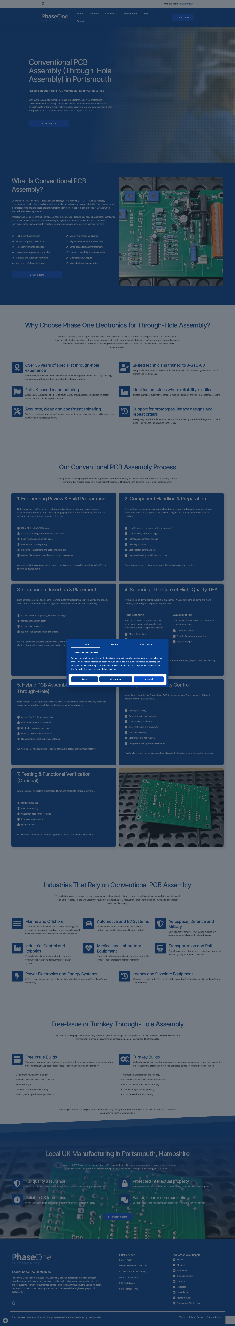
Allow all (148, 679)
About (147, 644)
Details (114, 644)
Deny (84, 679)
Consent (85, 644)
